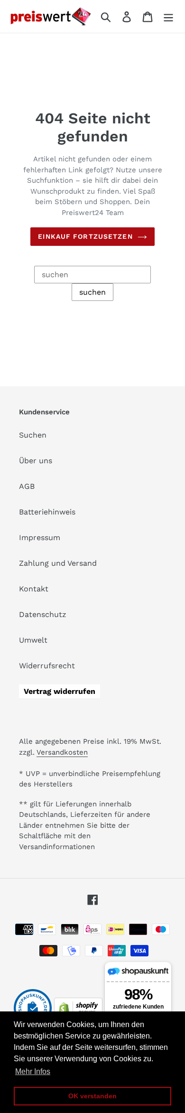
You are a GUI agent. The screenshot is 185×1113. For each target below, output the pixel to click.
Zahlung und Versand (58, 563)
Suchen (32, 435)
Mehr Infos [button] (32, 1071)
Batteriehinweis (47, 511)
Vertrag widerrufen (59, 691)
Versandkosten (62, 752)
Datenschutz (42, 614)
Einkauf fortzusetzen (85, 236)
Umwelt (33, 640)
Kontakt (33, 588)
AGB (27, 486)
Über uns (35, 460)
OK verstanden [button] (92, 1096)
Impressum (39, 537)
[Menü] (168, 16)
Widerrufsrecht (47, 665)
